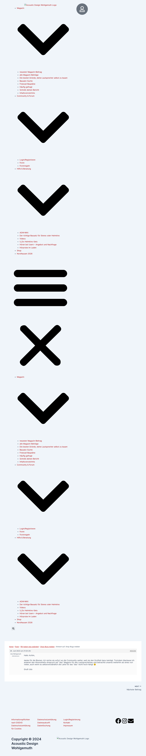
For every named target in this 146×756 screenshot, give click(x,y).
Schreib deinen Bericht (29, 90)
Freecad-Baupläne (27, 84)
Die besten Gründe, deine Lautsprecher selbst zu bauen (43, 78)
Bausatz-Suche (26, 81)
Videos (23, 238)
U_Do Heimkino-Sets (28, 241)
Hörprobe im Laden (28, 247)
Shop (19, 250)
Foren (22, 163)
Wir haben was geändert (30, 647)
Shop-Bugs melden (47, 647)
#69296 (133, 651)
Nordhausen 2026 (24, 253)
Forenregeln (25, 166)
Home (11, 647)
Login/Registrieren (27, 160)
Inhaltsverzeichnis (27, 93)
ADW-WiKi (24, 232)
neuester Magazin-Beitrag (31, 72)
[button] (40, 316)
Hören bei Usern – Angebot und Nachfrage (38, 244)
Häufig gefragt (26, 87)
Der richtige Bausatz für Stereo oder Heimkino (40, 235)
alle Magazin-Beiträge (29, 75)
